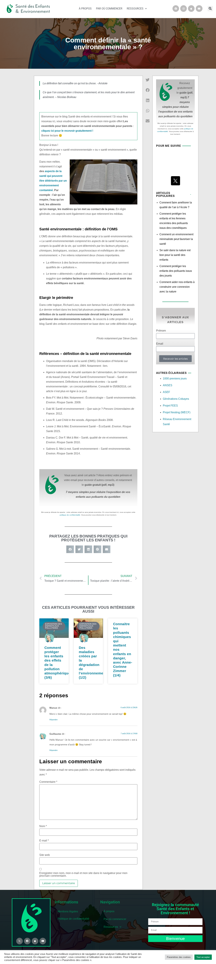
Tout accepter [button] (203, 957)
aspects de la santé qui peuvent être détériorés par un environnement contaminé (53, 181)
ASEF (166, 392)
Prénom (161, 330)
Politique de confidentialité (73, 918)
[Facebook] (175, 8)
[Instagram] (183, 8)
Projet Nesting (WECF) (176, 412)
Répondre (53, 720)
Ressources (135, 8)
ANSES (167, 385)
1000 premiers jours (175, 378)
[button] (210, 8)
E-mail (44, 840)
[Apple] (191, 8)
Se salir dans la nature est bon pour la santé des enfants (175, 255)
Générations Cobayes (176, 398)
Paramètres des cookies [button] (179, 957)
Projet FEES (170, 405)
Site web (44, 855)
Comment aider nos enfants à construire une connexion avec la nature (177, 287)
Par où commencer (109, 8)
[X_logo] (175, 180)
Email (159, 343)
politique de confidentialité (70, 515)
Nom (43, 826)
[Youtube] (199, 8)
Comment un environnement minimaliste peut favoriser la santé (176, 239)
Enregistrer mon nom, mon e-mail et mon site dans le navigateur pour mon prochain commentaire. (83, 874)
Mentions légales (68, 911)
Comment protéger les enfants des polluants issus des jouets (175, 271)
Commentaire (48, 782)
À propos (85, 8)
